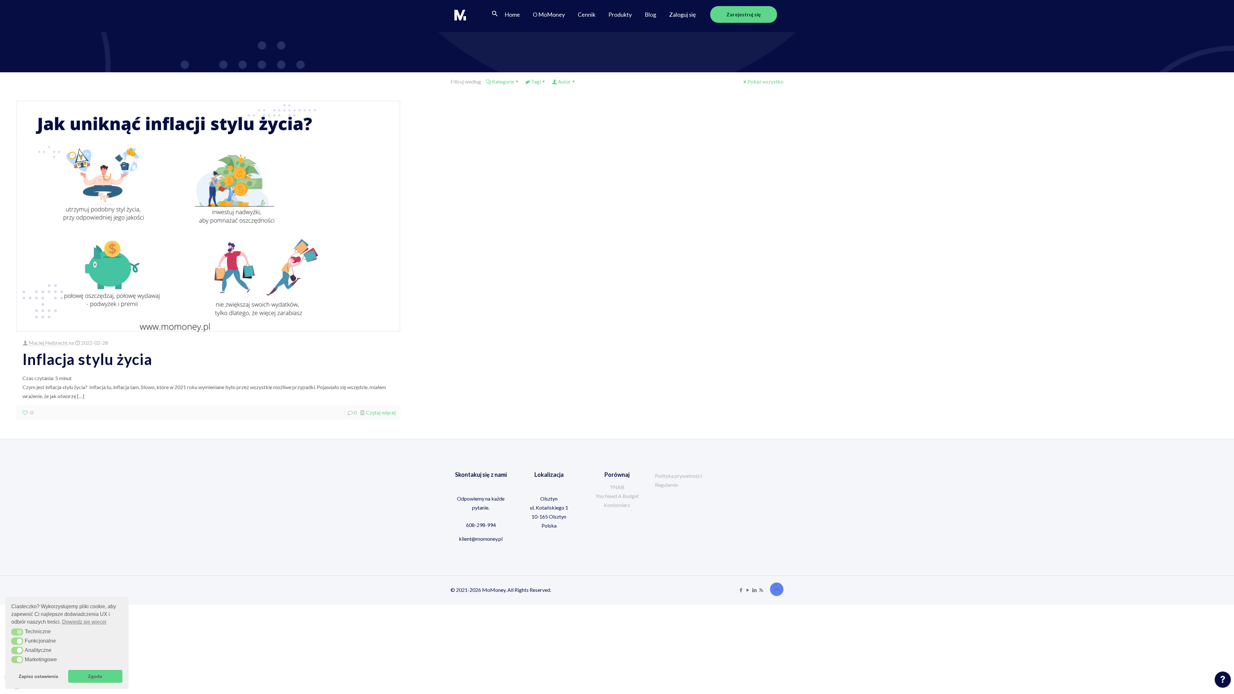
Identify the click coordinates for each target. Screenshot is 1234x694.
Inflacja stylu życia (87, 359)
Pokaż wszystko (765, 81)
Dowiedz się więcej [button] (84, 622)
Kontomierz (617, 505)
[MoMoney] (460, 14)
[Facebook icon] (740, 590)
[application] (1223, 681)
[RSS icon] (761, 590)
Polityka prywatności (678, 476)
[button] (495, 14)
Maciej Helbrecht (48, 343)
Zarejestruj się (743, 14)
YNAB (617, 487)
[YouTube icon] (747, 590)
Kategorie (503, 81)
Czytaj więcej (381, 412)
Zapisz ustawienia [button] (38, 676)
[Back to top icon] (776, 589)
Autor (564, 81)
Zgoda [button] (95, 676)
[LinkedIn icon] (754, 590)
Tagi (536, 81)
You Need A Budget (617, 496)
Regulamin (666, 485)
